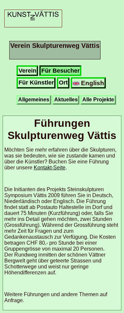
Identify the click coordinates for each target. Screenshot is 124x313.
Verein (27, 70)
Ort (63, 82)
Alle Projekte (98, 99)
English (91, 83)
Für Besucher (60, 70)
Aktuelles (66, 99)
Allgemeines (33, 99)
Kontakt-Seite (49, 167)
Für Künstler (36, 82)
